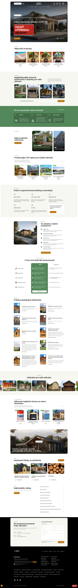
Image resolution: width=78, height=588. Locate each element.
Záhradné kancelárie (54, 556)
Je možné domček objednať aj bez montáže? (47, 506)
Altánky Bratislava (60, 569)
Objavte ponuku (17, 38)
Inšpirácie (35, 6)
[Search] (23, 4)
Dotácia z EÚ (55, 569)
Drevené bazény (53, 561)
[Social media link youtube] (20, 580)
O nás (29, 6)
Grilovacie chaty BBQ (44, 564)
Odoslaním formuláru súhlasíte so (21, 564)
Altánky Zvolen (46, 574)
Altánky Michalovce (36, 576)
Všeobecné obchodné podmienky (26, 569)
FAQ (38, 6)
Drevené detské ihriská (54, 564)
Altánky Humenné (43, 576)
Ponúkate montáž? (43, 489)
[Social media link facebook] (15, 580)
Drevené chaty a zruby (44, 561)
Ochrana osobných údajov (36, 569)
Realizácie (32, 6)
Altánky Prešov (22, 576)
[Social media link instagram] (17, 580)
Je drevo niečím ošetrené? (44, 486)
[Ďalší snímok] (18, 150)
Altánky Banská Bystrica (38, 574)
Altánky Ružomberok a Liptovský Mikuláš (28, 574)
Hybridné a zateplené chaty (45, 563)
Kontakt (44, 6)
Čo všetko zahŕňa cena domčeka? (45, 500)
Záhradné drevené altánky (45, 556)
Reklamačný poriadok (17, 569)
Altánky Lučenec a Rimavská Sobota (54, 574)
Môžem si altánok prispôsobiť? (45, 492)
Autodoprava (48, 6)
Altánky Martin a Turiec (17, 574)
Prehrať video (39, 441)
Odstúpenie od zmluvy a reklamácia (47, 569)
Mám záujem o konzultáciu (46, 252)
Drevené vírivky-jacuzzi (54, 563)
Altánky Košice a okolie (28, 576)
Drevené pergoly (43, 558)
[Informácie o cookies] (2, 586)
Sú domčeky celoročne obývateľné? (46, 503)
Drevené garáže (53, 558)
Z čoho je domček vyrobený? (45, 495)
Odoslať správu (61, 542)
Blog (41, 6)
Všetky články (61, 460)
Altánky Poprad (16, 576)
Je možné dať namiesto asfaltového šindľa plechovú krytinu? (50, 509)
